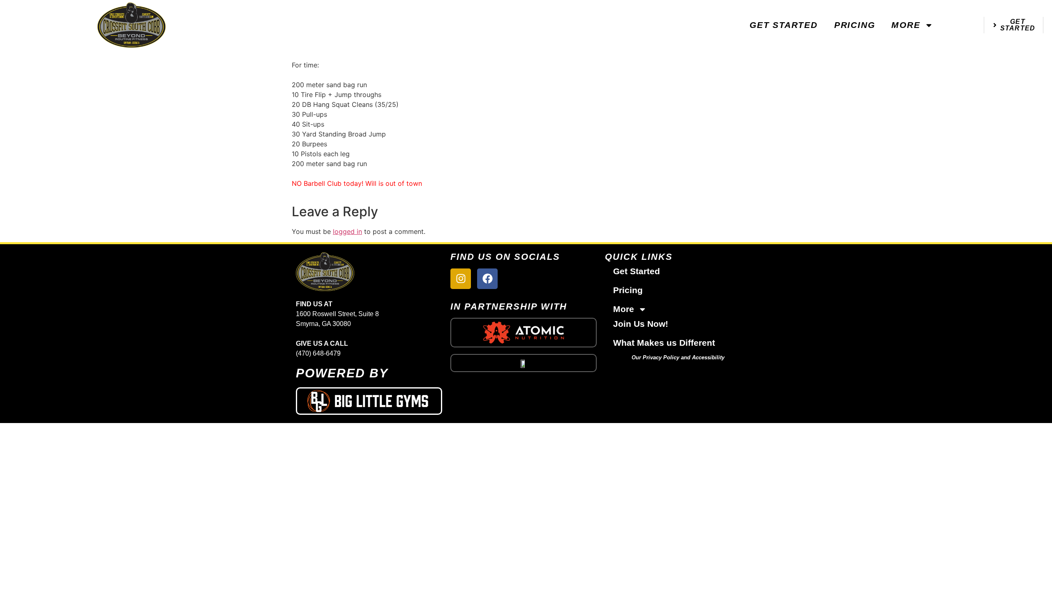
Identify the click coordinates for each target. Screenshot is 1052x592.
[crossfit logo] (523, 363)
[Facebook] (487, 278)
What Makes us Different (664, 342)
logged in (347, 231)
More (905, 25)
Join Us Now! (640, 323)
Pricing (854, 25)
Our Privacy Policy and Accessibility (678, 357)
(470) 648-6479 (318, 353)
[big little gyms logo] (369, 401)
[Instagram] (460, 278)
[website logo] (131, 24)
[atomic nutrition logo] (523, 332)
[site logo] (369, 271)
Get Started (784, 25)
